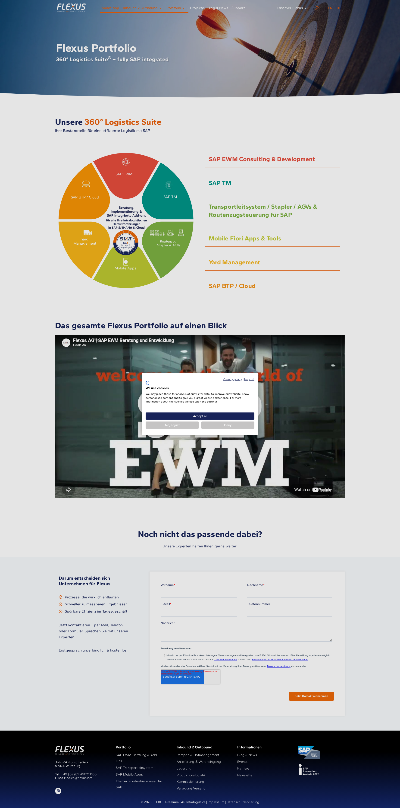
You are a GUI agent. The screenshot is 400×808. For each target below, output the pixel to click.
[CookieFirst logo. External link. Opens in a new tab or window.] (147, 383)
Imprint (249, 379)
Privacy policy (232, 379)
